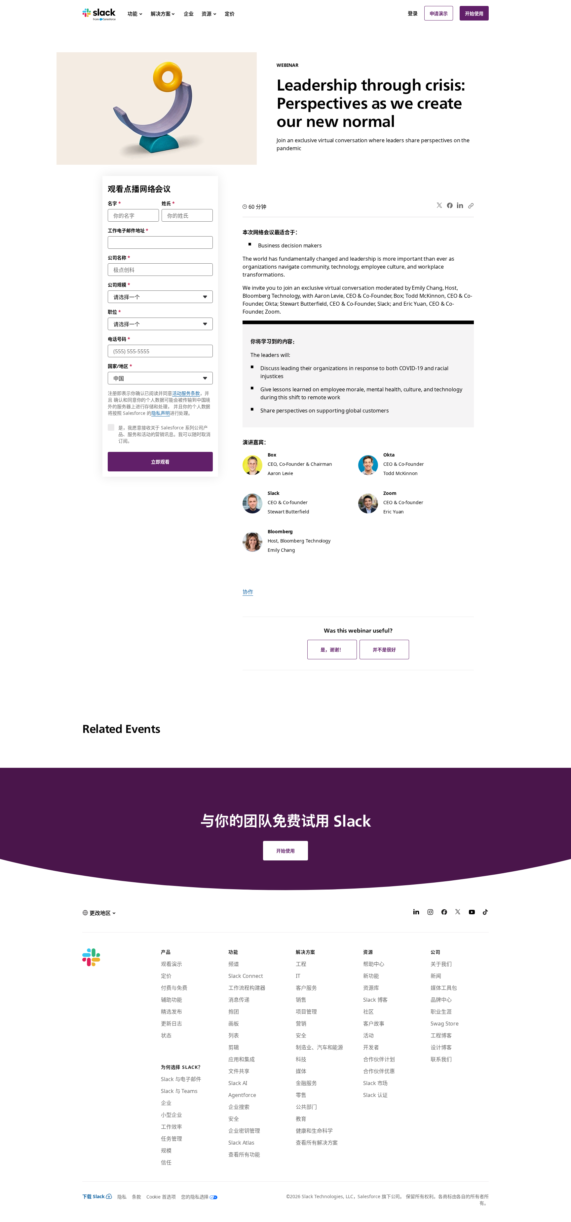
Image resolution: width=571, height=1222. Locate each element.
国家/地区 (120, 366)
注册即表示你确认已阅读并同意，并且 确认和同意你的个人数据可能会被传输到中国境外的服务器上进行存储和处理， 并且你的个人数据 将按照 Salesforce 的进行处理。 (159, 403)
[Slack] (99, 13)
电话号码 (119, 338)
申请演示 (439, 13)
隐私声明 (160, 413)
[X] (458, 913)
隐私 (122, 1196)
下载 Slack (93, 1196)
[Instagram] (430, 913)
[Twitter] (440, 205)
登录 (413, 13)
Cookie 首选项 (161, 1196)
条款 (136, 1196)
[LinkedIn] (460, 205)
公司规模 (119, 284)
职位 (114, 311)
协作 (248, 591)
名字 (114, 203)
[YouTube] (472, 913)
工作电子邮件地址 (128, 230)
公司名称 (119, 257)
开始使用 (474, 13)
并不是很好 (384, 649)
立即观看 (160, 461)
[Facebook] (450, 205)
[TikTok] (486, 913)
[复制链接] (471, 205)
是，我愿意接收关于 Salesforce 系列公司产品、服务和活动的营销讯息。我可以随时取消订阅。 (164, 434)
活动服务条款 (186, 393)
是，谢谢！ (332, 649)
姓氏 (168, 203)
